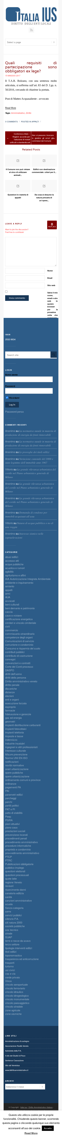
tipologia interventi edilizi (18, 948)
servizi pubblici (13, 915)
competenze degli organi (19, 637)
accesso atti (12, 560)
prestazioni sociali (15, 831)
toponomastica (13, 955)
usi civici (10, 970)
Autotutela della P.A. (13, 1050)
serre (8, 911)
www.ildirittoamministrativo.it (16, 1070)
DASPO (9, 670)
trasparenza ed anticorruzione (22, 959)
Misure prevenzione (16, 754)
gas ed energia (13, 717)
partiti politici (12, 805)
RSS (31, 30)
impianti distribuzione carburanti (22, 725)
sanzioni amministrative (18, 900)
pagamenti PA (13, 787)
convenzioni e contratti (17, 663)
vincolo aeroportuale (16, 984)
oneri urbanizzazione (16, 769)
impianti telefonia (14, 732)
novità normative (14, 765)
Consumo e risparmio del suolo (22, 648)
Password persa (14, 411)
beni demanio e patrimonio (20, 608)
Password (10, 386)
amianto (9, 586)
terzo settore (12, 944)
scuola (9, 904)
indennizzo (11, 739)
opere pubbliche (14, 772)
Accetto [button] (48, 1128)
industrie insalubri (15, 743)
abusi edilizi (11, 557)
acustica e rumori (15, 568)
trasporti (9, 962)
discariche (11, 688)
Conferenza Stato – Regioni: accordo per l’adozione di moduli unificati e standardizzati (20, 138)
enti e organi (12, 699)
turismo (9, 966)
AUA (7, 597)
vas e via (10, 973)
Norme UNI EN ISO (16, 758)
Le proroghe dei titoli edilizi (34, 452)
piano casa (11, 827)
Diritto (28, 112)
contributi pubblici (14, 652)
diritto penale (12, 685)
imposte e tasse (14, 736)
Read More (31, 1133)
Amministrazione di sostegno (17, 1041)
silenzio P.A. (12, 918)
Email (49, 278)
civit (7, 626)
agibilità (9, 571)
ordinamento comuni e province (22, 780)
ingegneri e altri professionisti (21, 747)
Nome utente (11, 374)
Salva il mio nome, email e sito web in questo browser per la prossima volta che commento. (52, 305)
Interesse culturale (15, 750)
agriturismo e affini (15, 575)
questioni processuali (17, 875)
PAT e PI (10, 809)
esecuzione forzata (16, 703)
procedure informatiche (18, 845)
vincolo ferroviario (15, 988)
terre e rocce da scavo (17, 940)
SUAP (8, 937)
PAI (7, 791)
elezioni (9, 696)
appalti (35, 121)
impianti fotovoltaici (15, 729)
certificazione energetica (19, 619)
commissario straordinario (19, 633)
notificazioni (11, 761)
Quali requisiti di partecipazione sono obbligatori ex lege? (31, 67)
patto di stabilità (13, 813)
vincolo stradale (14, 1006)
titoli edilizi (10, 951)
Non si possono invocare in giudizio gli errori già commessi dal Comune (43, 138)
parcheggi (10, 798)
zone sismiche (13, 1014)
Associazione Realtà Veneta (16, 1045)
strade (8, 933)
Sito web (51, 285)
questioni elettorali (15, 871)
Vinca (8, 981)
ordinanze (10, 783)
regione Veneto (13, 882)
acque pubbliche (14, 564)
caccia (9, 611)
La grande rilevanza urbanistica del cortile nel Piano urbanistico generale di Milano (30, 473)
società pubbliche (15, 926)
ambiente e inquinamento (19, 582)
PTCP (8, 856)
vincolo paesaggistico (17, 1003)
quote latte (11, 878)
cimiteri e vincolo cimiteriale (20, 623)
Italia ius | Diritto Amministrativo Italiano (36, 1107)
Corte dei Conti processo (19, 666)
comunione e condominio (19, 644)
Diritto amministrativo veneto (21, 681)
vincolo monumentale (17, 999)
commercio (11, 630)
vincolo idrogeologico (17, 995)
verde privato (12, 977)
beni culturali (12, 604)
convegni (10, 659)
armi (7, 593)
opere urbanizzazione (17, 776)
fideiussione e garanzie (18, 714)
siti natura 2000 (13, 922)
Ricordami (14, 397)
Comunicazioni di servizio (19, 641)
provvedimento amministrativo (22, 853)
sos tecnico (11, 930)
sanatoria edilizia (14, 893)
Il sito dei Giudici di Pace (15, 1055)
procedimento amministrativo (21, 842)
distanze (10, 692)
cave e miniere (13, 615)
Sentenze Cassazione (14, 1060)
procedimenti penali (16, 838)
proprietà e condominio (18, 849)
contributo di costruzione (19, 655)
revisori (9, 886)
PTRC (8, 860)
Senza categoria (14, 908)
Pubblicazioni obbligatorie (19, 864)
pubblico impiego (14, 867)
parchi (8, 802)
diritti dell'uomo (13, 674)
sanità (8, 897)
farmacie (10, 710)
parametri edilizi (14, 794)
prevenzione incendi (16, 834)
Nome (50, 270)
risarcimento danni (15, 889)
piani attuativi (12, 824)
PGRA (9, 820)
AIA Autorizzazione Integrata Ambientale (27, 579)
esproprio (10, 707)
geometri (10, 721)
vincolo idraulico (14, 992)
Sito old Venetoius (12, 1065)
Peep (8, 816)
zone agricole (12, 1010)
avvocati (10, 601)
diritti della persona (15, 677)
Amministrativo (18, 112)
